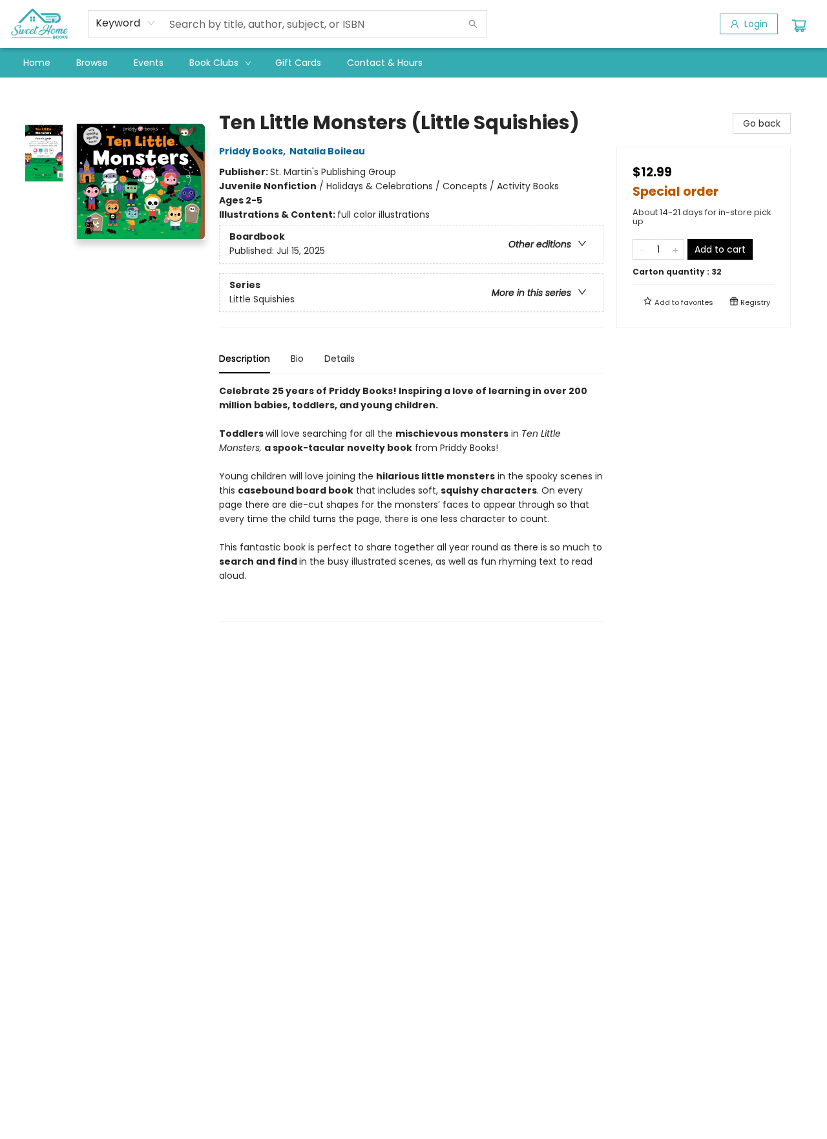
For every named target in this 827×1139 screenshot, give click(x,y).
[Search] (473, 24)
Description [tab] (244, 358)
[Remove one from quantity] (641, 249)
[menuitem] (36, 63)
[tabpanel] (411, 503)
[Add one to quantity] (675, 249)
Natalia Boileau (327, 151)
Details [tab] (339, 358)
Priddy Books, (253, 151)
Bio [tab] (297, 358)
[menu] (413, 63)
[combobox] (126, 23)
